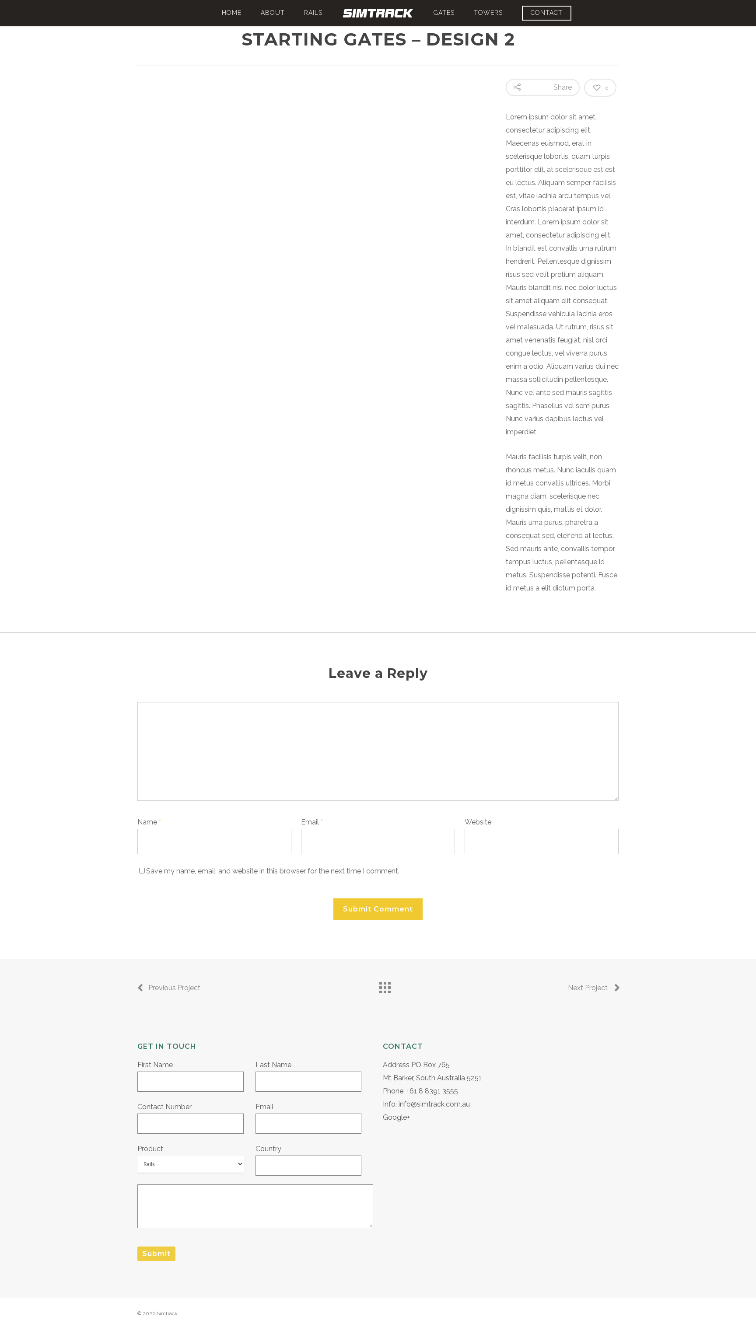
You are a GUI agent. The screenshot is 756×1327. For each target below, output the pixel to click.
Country (268, 1149)
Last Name (273, 1065)
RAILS (313, 12)
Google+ (396, 1117)
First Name (155, 1065)
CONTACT (547, 12)
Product (150, 1149)
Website (478, 822)
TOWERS (488, 12)
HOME (232, 12)
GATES (444, 12)
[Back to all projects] (384, 985)
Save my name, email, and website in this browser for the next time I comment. (272, 871)
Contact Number (164, 1107)
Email (312, 822)
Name (149, 822)
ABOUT (273, 12)
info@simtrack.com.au (434, 1104)
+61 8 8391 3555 (432, 1091)
